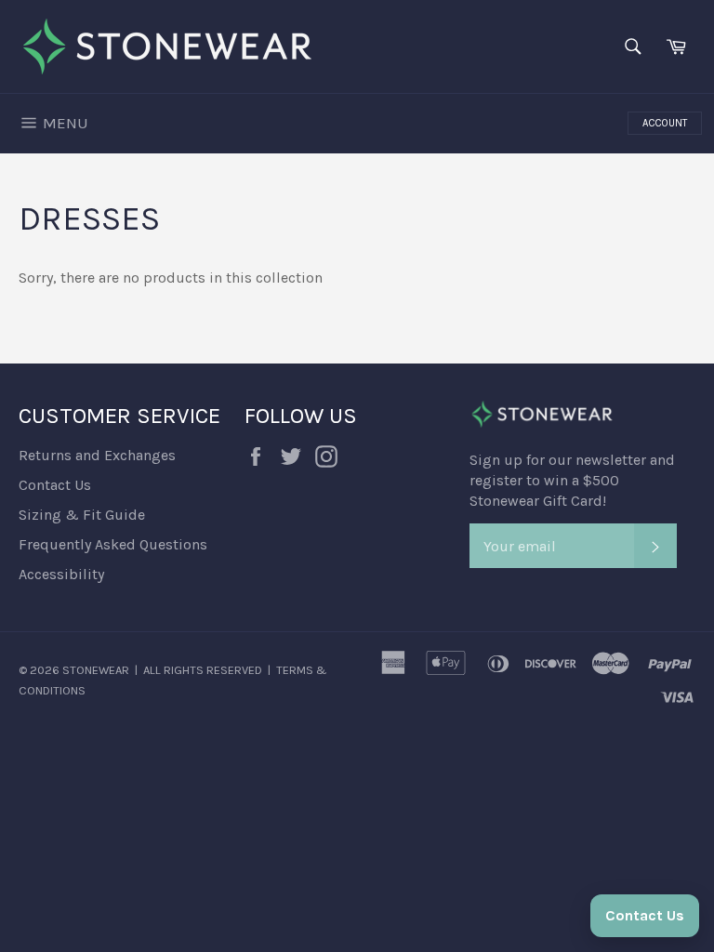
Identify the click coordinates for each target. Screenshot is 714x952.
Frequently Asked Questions (113, 544)
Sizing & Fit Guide (82, 514)
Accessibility (61, 574)
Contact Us (55, 485)
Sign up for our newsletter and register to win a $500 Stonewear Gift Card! (572, 480)
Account (664, 123)
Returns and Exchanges (97, 455)
